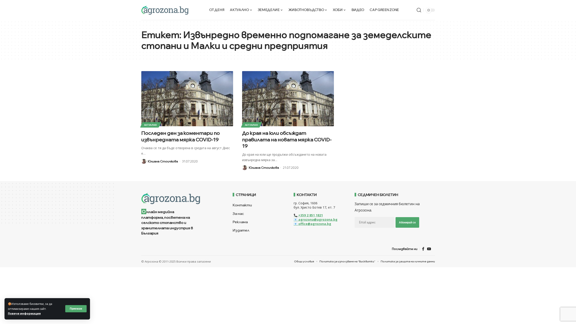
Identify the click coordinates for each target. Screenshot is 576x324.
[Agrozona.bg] (164, 10)
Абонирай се (407, 222)
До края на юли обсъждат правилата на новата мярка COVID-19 (287, 139)
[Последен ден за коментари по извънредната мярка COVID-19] (187, 98)
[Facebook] (423, 249)
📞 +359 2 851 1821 (308, 215)
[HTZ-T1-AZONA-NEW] (181, 198)
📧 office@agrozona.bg (312, 224)
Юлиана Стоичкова (163, 161)
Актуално (150, 125)
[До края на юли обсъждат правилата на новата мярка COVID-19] (288, 98)
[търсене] (419, 10)
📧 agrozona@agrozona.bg (316, 219)
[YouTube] (429, 249)
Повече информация (24, 313)
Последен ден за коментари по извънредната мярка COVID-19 (180, 136)
